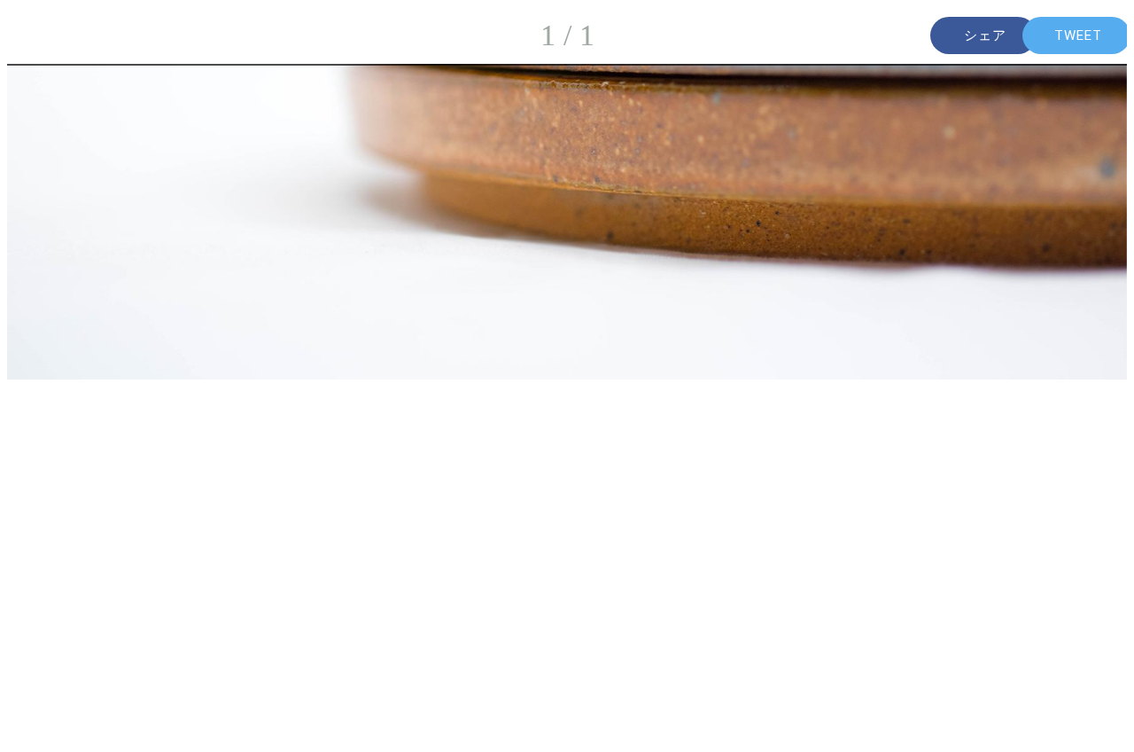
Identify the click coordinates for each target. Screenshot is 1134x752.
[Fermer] (35, 35)
